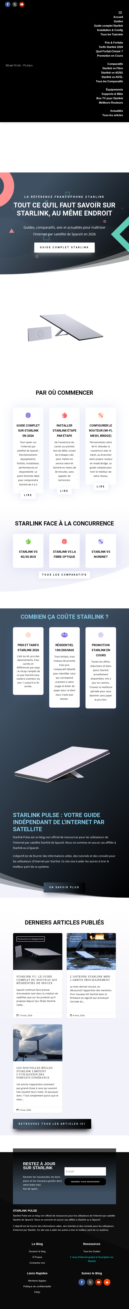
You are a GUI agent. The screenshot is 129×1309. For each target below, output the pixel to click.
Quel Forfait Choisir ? (109, 51)
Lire (28, 495)
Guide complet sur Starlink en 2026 (28, 430)
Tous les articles (112, 115)
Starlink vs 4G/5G (112, 72)
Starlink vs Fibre (112, 68)
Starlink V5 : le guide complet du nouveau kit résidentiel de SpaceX (37, 975)
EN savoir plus (64, 887)
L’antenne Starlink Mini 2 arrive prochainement (91, 975)
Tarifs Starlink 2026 (111, 47)
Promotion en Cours (110, 55)
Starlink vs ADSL (112, 77)
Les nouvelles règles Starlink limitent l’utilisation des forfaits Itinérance (37, 1068)
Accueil (118, 17)
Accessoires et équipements (30, 938)
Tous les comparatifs (64, 574)
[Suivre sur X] (14, 4)
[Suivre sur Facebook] (7, 4)
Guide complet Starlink (108, 25)
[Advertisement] (64, 147)
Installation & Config (110, 30)
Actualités (116, 110)
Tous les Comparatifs (109, 81)
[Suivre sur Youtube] (22, 4)
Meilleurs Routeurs (111, 102)
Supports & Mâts (112, 94)
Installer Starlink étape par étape (64, 430)
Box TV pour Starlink (109, 98)
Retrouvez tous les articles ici (52, 1123)
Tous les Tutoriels (111, 34)
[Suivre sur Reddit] (107, 1282)
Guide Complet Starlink (64, 247)
